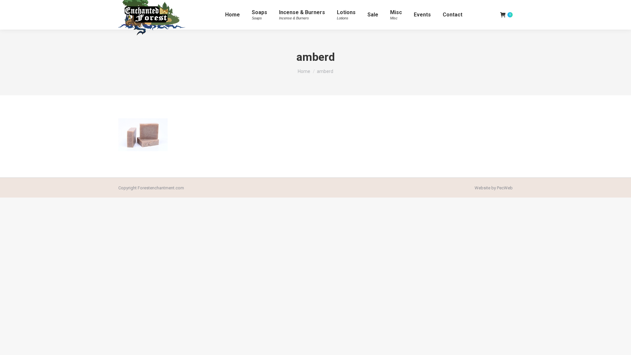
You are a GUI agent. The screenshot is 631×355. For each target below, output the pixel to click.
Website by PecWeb (494, 187)
